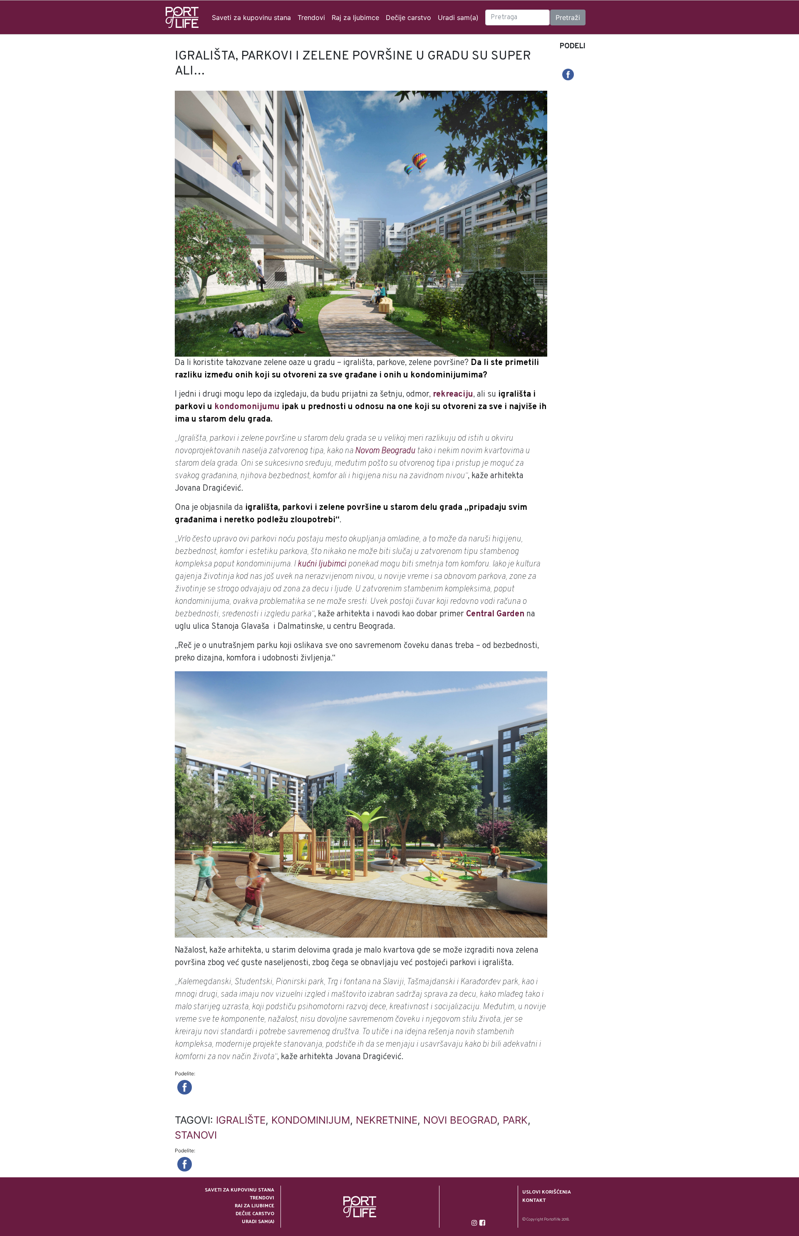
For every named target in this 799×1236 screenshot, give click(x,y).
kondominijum (310, 1120)
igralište (241, 1120)
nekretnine (386, 1120)
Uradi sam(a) (458, 17)
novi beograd (460, 1120)
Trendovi (311, 17)
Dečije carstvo (408, 17)
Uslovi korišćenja (546, 1192)
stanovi (196, 1135)
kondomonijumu (247, 407)
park (515, 1120)
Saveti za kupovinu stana (251, 17)
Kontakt (534, 1200)
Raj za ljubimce (355, 17)
